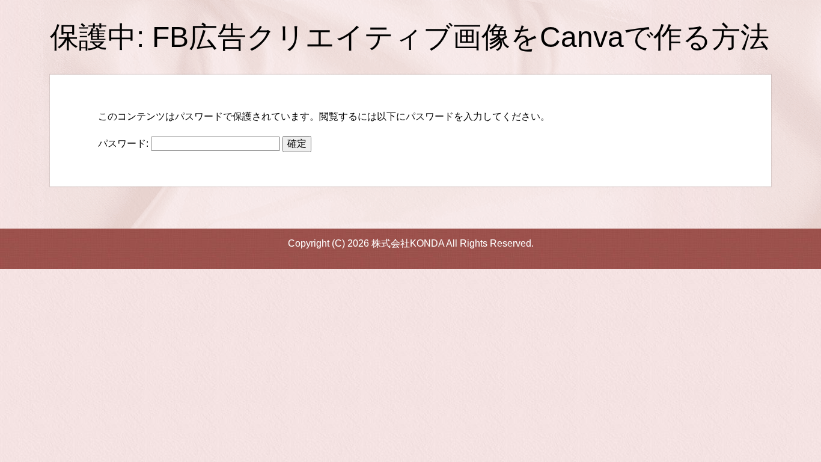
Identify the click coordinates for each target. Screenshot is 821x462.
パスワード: (124, 143)
